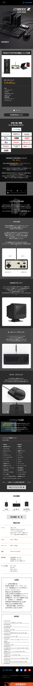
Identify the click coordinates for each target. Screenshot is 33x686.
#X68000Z (8, 602)
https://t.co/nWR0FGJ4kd (13, 604)
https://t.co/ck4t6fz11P (13, 592)
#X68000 (19, 600)
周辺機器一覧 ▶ (16, 517)
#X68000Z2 (15, 602)
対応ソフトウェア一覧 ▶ (16, 487)
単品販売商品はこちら (16, 115)
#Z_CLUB (23, 602)
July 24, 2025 (17, 608)
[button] (14, 110)
